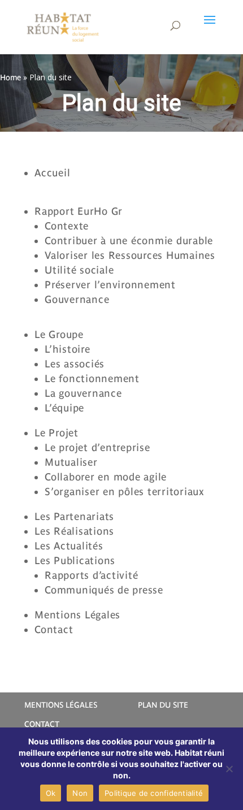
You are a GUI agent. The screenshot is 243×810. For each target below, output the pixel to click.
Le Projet (56, 433)
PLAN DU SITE (163, 704)
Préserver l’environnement (110, 285)
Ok (51, 793)
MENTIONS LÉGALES (60, 704)
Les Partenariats (74, 516)
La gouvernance (83, 393)
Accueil (52, 173)
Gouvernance (77, 299)
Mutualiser (71, 462)
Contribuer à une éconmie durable (129, 240)
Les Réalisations (74, 531)
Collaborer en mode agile (106, 477)
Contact (53, 629)
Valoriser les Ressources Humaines (132, 255)
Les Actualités (68, 546)
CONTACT (41, 724)
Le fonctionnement (92, 378)
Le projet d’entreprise (97, 447)
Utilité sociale (79, 270)
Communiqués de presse (104, 590)
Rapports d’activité (91, 575)
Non (80, 793)
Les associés (75, 364)
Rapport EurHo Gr (78, 211)
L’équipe (64, 408)
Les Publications (74, 560)
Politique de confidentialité (154, 793)
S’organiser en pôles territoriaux (125, 491)
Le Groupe (59, 334)
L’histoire (67, 349)
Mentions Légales (77, 615)
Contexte (67, 226)
